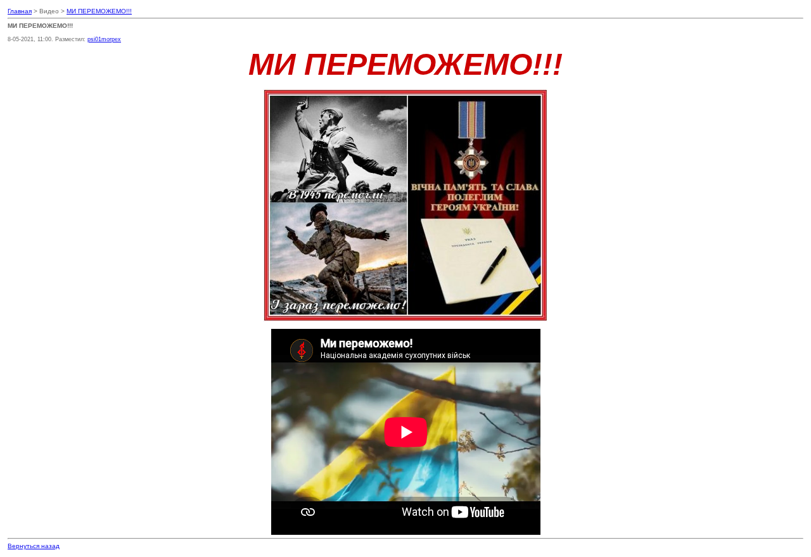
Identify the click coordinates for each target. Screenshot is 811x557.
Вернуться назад (34, 545)
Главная (20, 11)
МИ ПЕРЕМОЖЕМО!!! (99, 11)
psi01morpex (104, 39)
